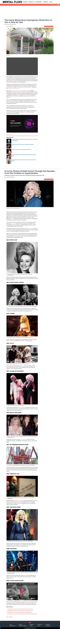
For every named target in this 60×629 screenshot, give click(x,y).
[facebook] (50, 4)
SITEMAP (31, 625)
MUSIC (11, 617)
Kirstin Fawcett (8, 24)
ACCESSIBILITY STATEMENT (22, 625)
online (24, 112)
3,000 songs (13, 223)
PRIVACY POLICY (39, 624)
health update (30, 228)
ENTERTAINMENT (39, 1)
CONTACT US (20, 624)
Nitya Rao (7, 177)
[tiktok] (56, 4)
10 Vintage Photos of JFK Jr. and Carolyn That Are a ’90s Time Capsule (19, 612)
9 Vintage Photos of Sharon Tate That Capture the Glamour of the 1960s (20, 609)
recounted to (13, 88)
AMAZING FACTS (32, 1)
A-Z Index (38, 625)
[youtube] (58, 4)
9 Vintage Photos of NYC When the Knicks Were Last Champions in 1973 (20, 610)
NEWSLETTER (25, 1)
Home (7, 617)
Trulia (9, 55)
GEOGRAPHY (45, 1)
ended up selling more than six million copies (20, 90)
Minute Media (28, 628)
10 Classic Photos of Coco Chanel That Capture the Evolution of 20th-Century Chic (21, 613)
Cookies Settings (48, 625)
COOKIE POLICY (48, 624)
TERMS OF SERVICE (12, 625)
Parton (12, 218)
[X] (52, 4)
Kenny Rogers (21, 407)
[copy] (12, 26)
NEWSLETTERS (32, 624)
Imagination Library (18, 500)
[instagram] (54, 4)
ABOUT (11, 624)
